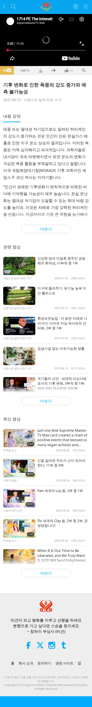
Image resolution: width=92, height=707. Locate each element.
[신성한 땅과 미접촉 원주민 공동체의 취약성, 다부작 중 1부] (19, 266)
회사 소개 (26, 663)
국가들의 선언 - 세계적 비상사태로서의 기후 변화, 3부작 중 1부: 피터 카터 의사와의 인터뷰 (61, 383)
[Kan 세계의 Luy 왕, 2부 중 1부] (19, 498)
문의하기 (44, 663)
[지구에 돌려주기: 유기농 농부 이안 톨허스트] (19, 296)
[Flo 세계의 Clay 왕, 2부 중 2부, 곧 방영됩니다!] (19, 528)
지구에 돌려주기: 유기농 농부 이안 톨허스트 (61, 290)
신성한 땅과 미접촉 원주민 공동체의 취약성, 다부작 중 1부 (61, 260)
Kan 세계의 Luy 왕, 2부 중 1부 (60, 490)
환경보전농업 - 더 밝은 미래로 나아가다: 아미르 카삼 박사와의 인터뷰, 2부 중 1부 (62, 323)
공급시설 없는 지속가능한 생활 (61, 348)
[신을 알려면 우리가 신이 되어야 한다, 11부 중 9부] (19, 468)
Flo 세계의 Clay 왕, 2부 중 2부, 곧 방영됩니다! (62, 523)
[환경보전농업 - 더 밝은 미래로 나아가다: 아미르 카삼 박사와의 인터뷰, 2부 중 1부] (19, 326)
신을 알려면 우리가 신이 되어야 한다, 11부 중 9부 (61, 463)
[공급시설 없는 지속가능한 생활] (19, 356)
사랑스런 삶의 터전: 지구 (43, 99)
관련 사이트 (64, 663)
